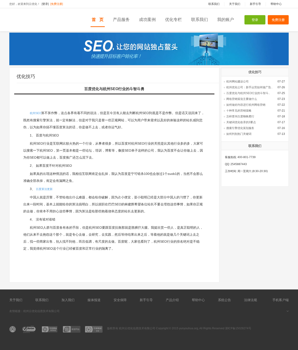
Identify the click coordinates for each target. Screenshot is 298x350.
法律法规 (250, 300)
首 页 (98, 19)
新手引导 (146, 300)
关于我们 (15, 300)
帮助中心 (198, 300)
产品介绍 (172, 300)
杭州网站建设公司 (237, 81)
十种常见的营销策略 (238, 110)
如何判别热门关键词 (238, 134)
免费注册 (278, 20)
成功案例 (147, 19)
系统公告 (224, 300)
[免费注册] (56, 4)
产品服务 (121, 19)
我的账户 (225, 19)
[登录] (45, 4)
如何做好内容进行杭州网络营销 (245, 104)
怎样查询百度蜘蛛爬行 (240, 116)
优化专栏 (173, 19)
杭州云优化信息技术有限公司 (41, 311)
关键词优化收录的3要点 (241, 122)
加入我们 (67, 300)
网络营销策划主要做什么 (241, 99)
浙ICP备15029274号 (238, 328)
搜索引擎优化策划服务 (240, 128)
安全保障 (120, 300)
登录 (255, 20)
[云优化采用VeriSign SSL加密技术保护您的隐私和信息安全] (29, 329)
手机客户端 (280, 300)
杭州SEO (35, 113)
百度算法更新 (44, 189)
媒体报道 (94, 300)
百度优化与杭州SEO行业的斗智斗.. (248, 93)
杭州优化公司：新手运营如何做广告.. (249, 87)
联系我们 (199, 19)
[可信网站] (13, 329)
